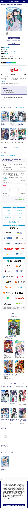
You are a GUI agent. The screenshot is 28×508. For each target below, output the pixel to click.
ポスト (4, 62)
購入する (14, 43)
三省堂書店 (20, 213)
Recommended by (19, 386)
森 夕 (6, 53)
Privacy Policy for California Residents (14, 502)
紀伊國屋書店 (19, 210)
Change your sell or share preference (15, 498)
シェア (9, 62)
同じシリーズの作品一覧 (19, 107)
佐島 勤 (5, 49)
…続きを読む (4, 81)
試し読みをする (15, 38)
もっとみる (13, 383)
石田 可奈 (13, 51)
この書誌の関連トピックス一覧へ (18, 147)
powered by (17, 199)
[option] (5, 439)
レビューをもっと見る (19, 197)
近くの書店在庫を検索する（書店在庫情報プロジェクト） (14, 222)
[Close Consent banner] (26, 482)
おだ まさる (6, 47)
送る (14, 62)
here (8, 489)
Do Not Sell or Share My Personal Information (11, 497)
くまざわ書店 (8, 213)
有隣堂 (19, 217)
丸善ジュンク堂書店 (8, 217)
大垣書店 (8, 210)
